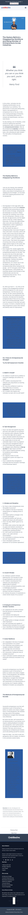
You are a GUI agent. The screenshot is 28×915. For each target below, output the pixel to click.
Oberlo (19, 152)
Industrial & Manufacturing (8, 878)
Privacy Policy (17, 912)
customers (6, 389)
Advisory (7, 912)
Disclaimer (11, 912)
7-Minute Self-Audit (6, 864)
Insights (4, 870)
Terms (21, 912)
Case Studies (5, 868)
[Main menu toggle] (25, 7)
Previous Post (14, 830)
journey (15, 128)
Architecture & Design (7, 876)
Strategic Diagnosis (6, 866)
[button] (14, 900)
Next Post (14, 833)
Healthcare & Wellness (7, 881)
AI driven (22, 207)
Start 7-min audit (14, 3)
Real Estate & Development (8, 879)
